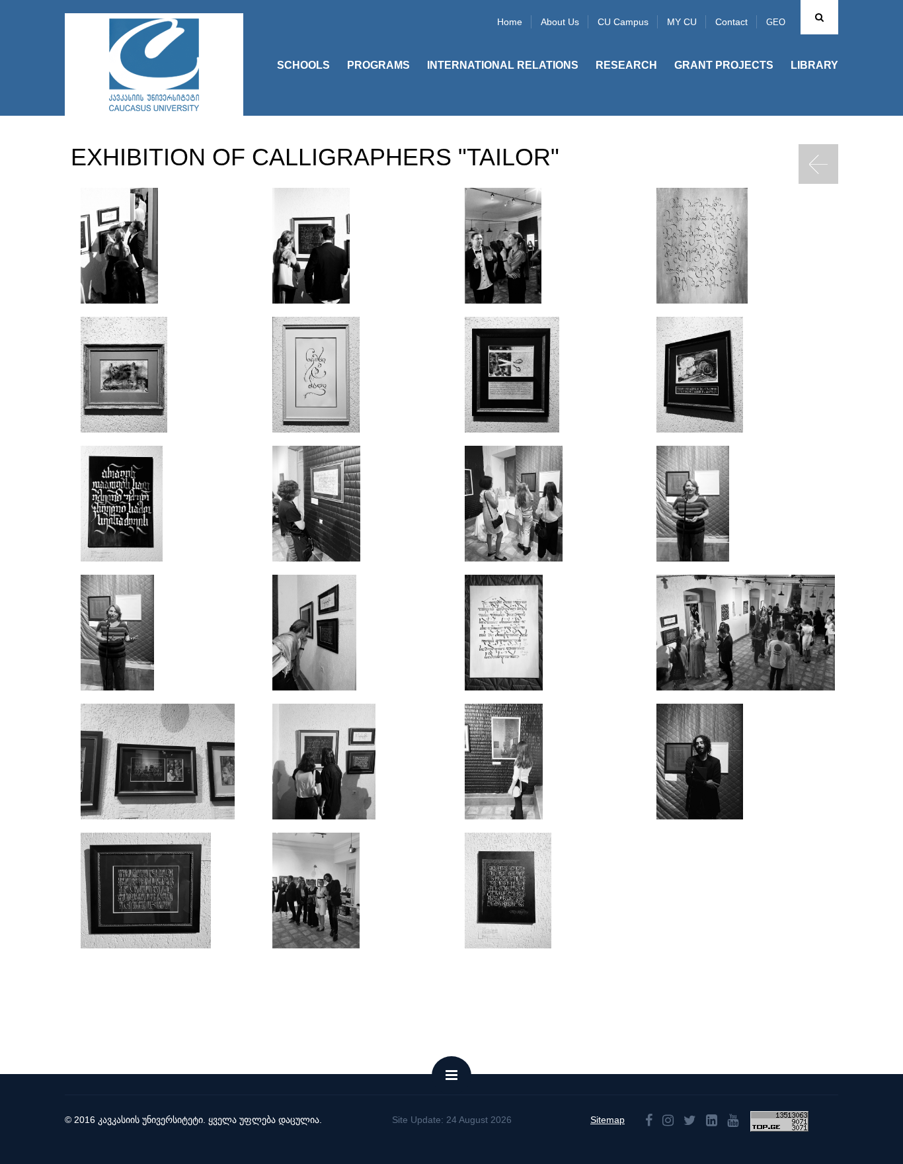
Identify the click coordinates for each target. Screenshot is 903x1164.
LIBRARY (814, 65)
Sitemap (607, 1119)
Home (509, 22)
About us (560, 22)
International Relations (502, 65)
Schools (303, 65)
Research (626, 65)
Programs (378, 65)
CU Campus (623, 22)
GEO (775, 22)
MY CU (682, 22)
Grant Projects (723, 65)
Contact (731, 22)
